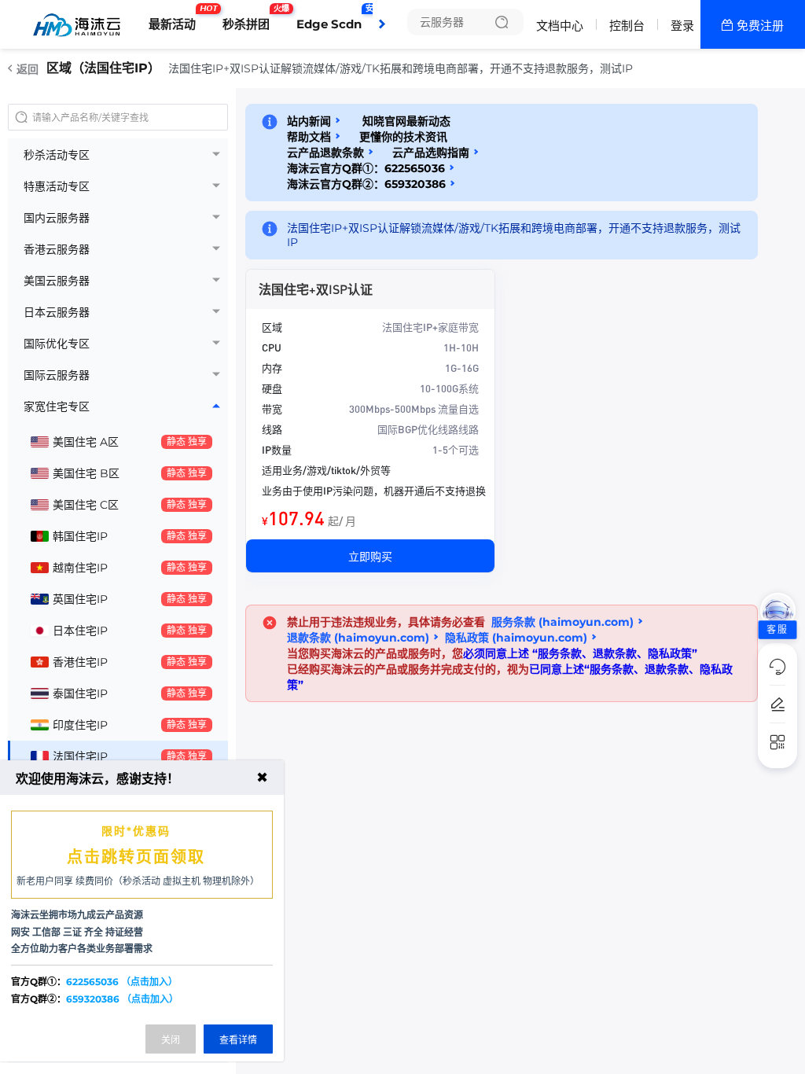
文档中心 (559, 25)
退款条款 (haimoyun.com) (358, 638)
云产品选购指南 (430, 152)
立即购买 (370, 556)
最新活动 (176, 18)
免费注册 (760, 25)
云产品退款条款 (325, 152)
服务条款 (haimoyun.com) (562, 622)
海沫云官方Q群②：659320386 (366, 184)
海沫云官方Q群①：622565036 (366, 168)
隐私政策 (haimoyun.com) (516, 638)
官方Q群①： (94, 982)
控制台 (627, 25)
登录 (682, 25)
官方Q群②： (94, 999)
